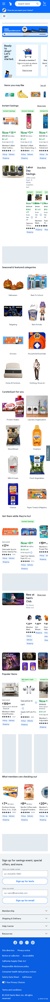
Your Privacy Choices (16, 982)
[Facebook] (15, 942)
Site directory (8, 950)
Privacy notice (24, 950)
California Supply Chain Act (14, 960)
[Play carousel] (4, 34)
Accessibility (28, 955)
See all (43, 85)
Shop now (41, 105)
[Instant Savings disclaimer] (12, 142)
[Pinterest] (32, 942)
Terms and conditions (12, 989)
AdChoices (27, 976)
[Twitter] (27, 942)
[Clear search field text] (34, 3)
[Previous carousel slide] (24, 34)
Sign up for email (25, 900)
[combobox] (28, 3)
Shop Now (41, 167)
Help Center (8, 926)
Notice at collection (10, 955)
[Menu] (4, 4)
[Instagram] (21, 942)
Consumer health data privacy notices (19, 971)
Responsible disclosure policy (15, 966)
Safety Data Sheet (10, 976)
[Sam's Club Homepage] (11, 4)
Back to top (44, 998)
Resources (7, 933)
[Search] (37, 4)
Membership (8, 910)
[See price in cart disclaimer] (36, 702)
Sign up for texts (25, 881)
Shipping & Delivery (11, 918)
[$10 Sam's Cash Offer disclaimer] (23, 708)
